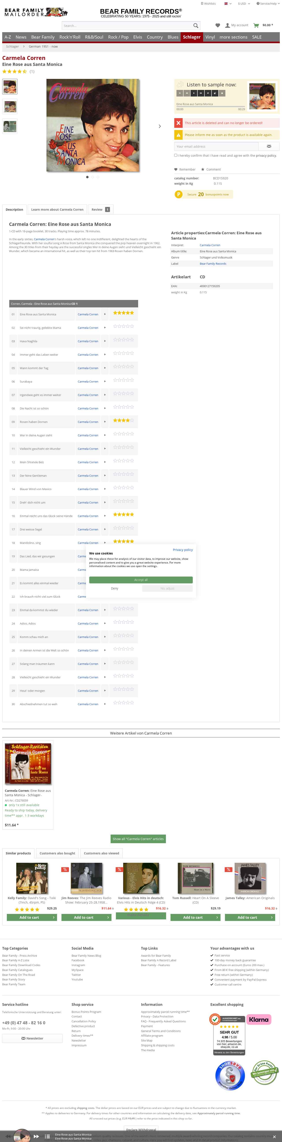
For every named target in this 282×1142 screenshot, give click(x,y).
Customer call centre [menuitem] (228, 984)
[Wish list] (217, 25)
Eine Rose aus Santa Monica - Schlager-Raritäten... (28, 793)
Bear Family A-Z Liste (15, 960)
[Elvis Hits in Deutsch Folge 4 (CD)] (141, 878)
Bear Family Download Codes (21, 965)
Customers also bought (57, 853)
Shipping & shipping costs (157, 1045)
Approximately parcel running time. (219, 1113)
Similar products (18, 853)
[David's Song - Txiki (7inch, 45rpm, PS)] (32, 878)
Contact (77, 1016)
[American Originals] (250, 878)
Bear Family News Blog (86, 956)
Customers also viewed (101, 853)
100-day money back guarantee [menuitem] (235, 960)
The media (148, 1050)
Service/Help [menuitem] (268, 4)
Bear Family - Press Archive (19, 956)
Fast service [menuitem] (222, 955)
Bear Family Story (13, 979)
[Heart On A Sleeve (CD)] (196, 878)
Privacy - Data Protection (157, 1016)
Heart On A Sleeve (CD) (195, 900)
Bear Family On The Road (18, 975)
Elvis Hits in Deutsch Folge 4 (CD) (141, 900)
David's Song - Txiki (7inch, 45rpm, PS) (32, 900)
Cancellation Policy (84, 1021)
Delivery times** (82, 1036)
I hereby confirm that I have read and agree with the (227, 155)
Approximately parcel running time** (165, 1012)
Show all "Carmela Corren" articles (138, 839)
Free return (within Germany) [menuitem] (234, 975)
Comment (213, 169)
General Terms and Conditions (161, 1031)
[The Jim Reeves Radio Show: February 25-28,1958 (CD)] (86, 878)
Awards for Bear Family (156, 956)
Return (76, 1031)
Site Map (146, 1040)
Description (14, 209)
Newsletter (79, 1040)
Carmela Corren (23, 57)
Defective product (83, 1026)
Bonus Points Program (86, 1012)
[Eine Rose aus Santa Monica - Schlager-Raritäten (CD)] (28, 764)
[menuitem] (131, 25)
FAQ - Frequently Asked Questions (163, 1021)
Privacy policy (183, 550)
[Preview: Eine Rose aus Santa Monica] (10, 86)
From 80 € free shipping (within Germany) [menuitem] (242, 970)
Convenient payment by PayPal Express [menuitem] (241, 980)
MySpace (77, 970)
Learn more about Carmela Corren (57, 209)
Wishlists (210, 4)
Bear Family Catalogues (17, 970)
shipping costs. (86, 1108)
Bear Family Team (13, 984)
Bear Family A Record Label (158, 960)
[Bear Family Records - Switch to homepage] (37, 12)
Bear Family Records (213, 264)
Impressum (79, 1045)
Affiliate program (152, 1036)
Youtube (77, 979)
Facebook (78, 960)
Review (100, 209)
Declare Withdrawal (141, 1130)
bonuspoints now (217, 194)
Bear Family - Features (155, 965)
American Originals (250, 898)
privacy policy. (266, 155)
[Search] (195, 25)
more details (138, 914)
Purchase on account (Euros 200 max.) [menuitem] (239, 965)
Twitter (76, 975)
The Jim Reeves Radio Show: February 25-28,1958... (86, 900)
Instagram (78, 965)
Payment (147, 1026)
